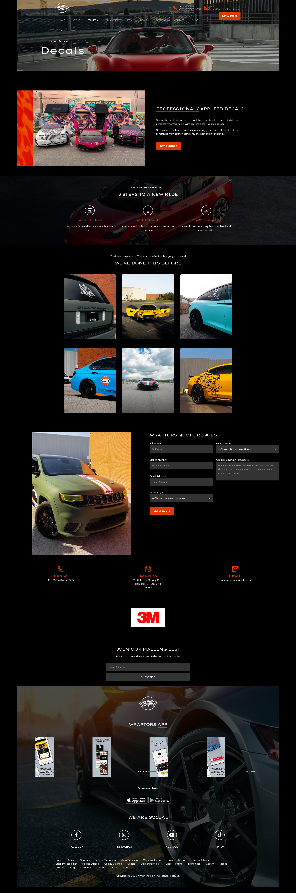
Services (93, 20)
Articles (60, 867)
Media (129, 20)
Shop (195, 20)
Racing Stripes (90, 863)
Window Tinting (152, 860)
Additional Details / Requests (232, 459)
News (143, 20)
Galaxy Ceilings (113, 863)
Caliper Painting (150, 863)
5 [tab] (155, 771)
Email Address (158, 476)
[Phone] (60, 569)
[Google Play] (159, 800)
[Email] (235, 569)
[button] (49, 772)
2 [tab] (147, 771)
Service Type (223, 443)
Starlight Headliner (66, 863)
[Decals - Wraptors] (81, 128)
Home (62, 20)
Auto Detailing (129, 860)
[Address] (148, 569)
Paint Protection (177, 860)
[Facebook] (76, 835)
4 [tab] (152, 771)
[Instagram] (124, 835)
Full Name (155, 443)
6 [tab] (158, 771)
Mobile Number (158, 459)
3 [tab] (150, 771)
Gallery (210, 863)
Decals (131, 863)
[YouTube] (172, 835)
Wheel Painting (173, 863)
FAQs (114, 867)
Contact (179, 20)
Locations (160, 20)
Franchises (111, 20)
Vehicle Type (157, 492)
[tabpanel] (62, 748)
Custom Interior (200, 860)
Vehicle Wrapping (105, 860)
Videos (223, 863)
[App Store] (136, 800)
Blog (72, 867)
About (76, 20)
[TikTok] (220, 835)
